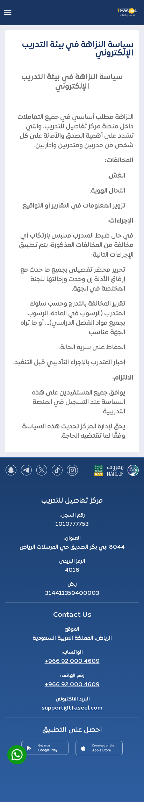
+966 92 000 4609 (72, 661)
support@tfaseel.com (72, 708)
